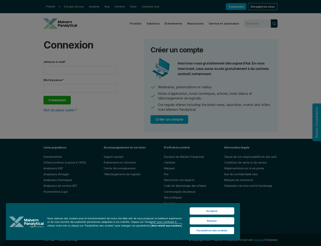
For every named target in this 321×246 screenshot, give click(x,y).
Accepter (212, 210)
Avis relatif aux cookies (166, 225)
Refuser (212, 220)
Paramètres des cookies (212, 230)
